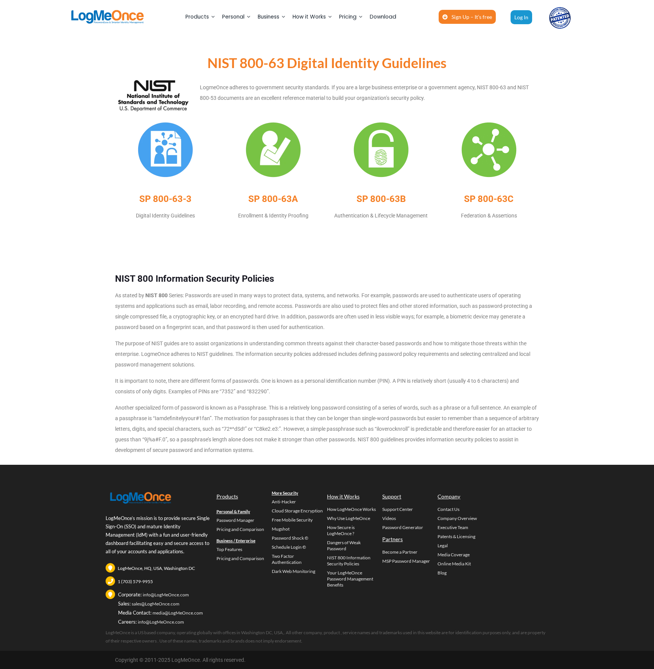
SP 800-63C (489, 199)
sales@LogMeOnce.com (155, 604)
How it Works (309, 16)
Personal (233, 16)
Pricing (348, 16)
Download (383, 16)
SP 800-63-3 (165, 199)
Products (197, 16)
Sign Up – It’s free (472, 17)
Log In (521, 17)
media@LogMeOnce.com (178, 613)
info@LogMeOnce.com (166, 595)
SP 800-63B (381, 199)
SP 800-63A (273, 199)
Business (268, 16)
